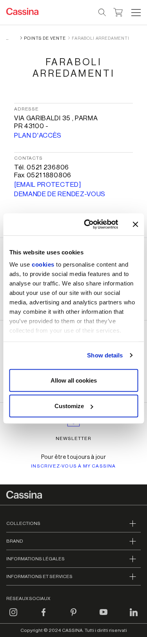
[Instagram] (13, 616)
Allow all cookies (74, 380)
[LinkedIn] (134, 616)
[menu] (136, 12)
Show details (105, 355)
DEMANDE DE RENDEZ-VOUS (59, 194)
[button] (135, 12)
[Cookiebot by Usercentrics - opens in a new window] (87, 224)
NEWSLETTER (73, 438)
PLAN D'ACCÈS (38, 135)
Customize (69, 406)
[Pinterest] (74, 616)
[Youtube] (103, 616)
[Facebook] (43, 616)
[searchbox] (102, 12)
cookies (43, 264)
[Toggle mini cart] (118, 11)
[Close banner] (135, 224)
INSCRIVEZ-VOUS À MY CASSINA (73, 466)
